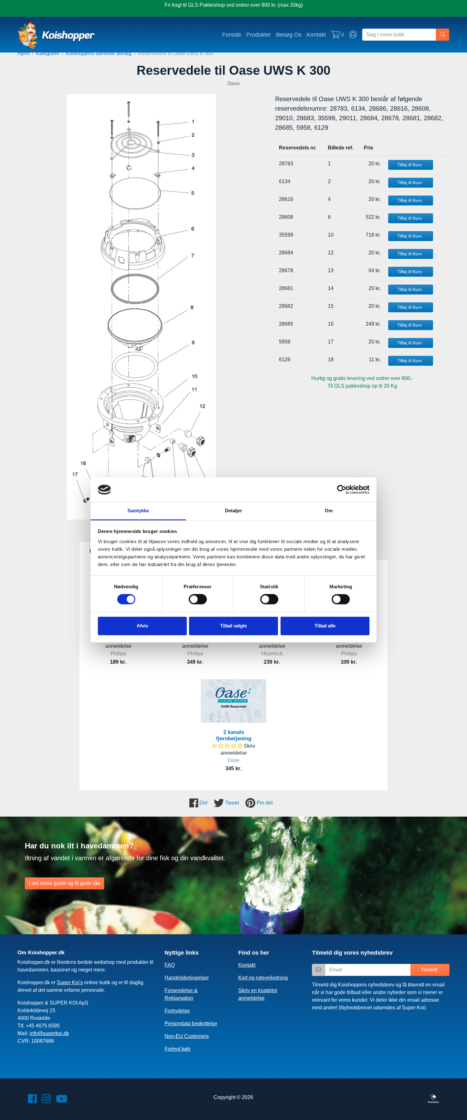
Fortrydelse (177, 1010)
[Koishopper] (57, 34)
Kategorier (47, 53)
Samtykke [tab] (138, 510)
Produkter (258, 34)
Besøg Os (288, 34)
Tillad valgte (233, 625)
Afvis (142, 625)
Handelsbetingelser (187, 977)
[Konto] (353, 35)
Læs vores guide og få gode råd (64, 883)
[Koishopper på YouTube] (61, 1100)
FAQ (170, 965)
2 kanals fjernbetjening (233, 735)
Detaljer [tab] (233, 510)
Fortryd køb (177, 1049)
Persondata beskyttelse (191, 1023)
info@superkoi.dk (49, 1033)
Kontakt (316, 34)
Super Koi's (70, 982)
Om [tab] (329, 510)
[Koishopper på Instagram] (46, 1100)
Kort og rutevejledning (263, 977)
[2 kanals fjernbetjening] (233, 701)
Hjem (23, 53)
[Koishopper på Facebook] (32, 1100)
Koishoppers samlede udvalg (99, 53)
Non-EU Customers (187, 1036)
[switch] (198, 599)
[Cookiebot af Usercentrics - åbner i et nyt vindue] (341, 489)
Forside (231, 34)
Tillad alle (325, 625)
